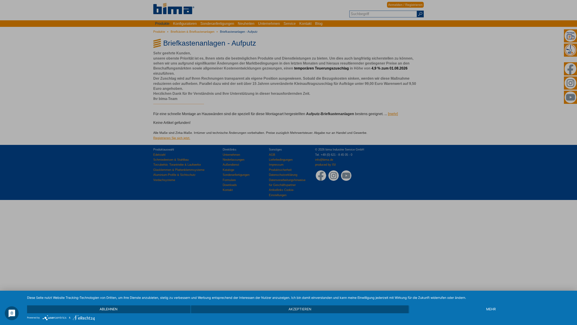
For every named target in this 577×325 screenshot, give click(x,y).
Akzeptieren (299, 309)
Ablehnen (108, 309)
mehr (491, 309)
